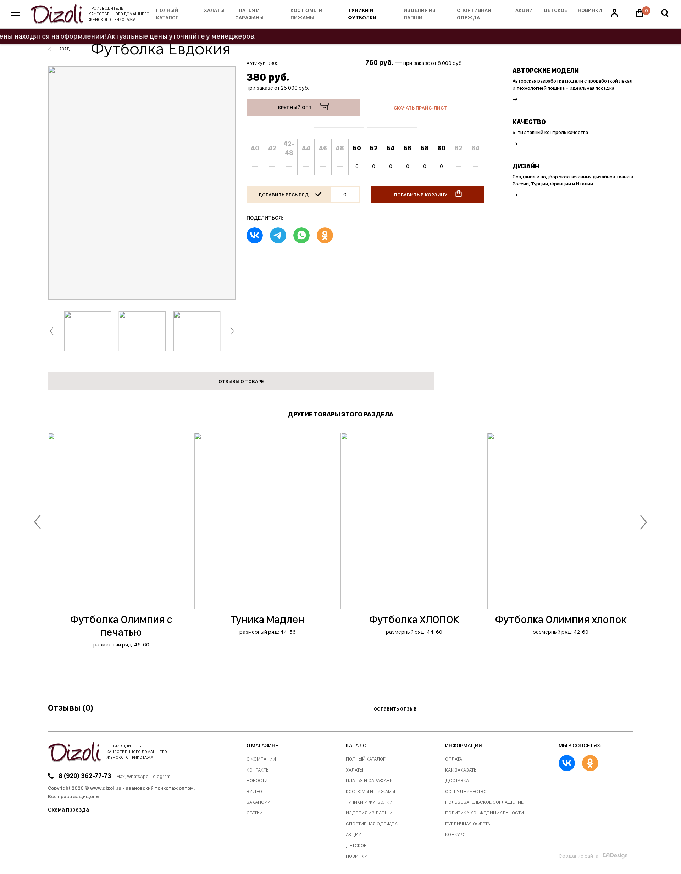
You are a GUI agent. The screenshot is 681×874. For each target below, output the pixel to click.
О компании (261, 759)
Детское (555, 10)
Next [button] (232, 331)
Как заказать (461, 770)
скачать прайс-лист (421, 108)
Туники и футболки (362, 14)
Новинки (590, 10)
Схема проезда (68, 809)
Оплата (453, 759)
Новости (257, 780)
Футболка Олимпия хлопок (561, 619)
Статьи (255, 813)
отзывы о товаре (241, 381)
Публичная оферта (467, 824)
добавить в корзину (420, 194)
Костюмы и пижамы (306, 14)
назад (63, 48)
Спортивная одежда (474, 14)
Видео (254, 791)
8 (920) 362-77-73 (85, 775)
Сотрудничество (466, 791)
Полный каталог (167, 14)
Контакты (258, 770)
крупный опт (295, 107)
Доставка (457, 780)
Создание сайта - (580, 855)
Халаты (214, 10)
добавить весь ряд (284, 194)
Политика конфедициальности (484, 813)
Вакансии (259, 802)
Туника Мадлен (267, 619)
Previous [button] (52, 331)
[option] (142, 183)
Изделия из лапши (420, 14)
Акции (524, 10)
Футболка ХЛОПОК (414, 619)
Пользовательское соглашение (484, 802)
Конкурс (455, 834)
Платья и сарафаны (249, 14)
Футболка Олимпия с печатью (121, 625)
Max (120, 776)
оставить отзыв (396, 708)
